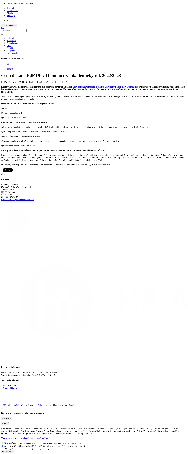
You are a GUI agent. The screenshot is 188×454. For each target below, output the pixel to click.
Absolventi (11, 13)
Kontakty (11, 15)
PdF (8, 66)
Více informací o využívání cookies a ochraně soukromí (25, 438)
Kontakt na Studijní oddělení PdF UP (17, 199)
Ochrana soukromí (46, 405)
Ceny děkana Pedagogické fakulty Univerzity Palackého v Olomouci (104, 87)
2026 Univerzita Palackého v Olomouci (18, 405)
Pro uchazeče (12, 43)
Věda (9, 45)
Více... (5, 424)
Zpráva (10, 69)
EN (8, 20)
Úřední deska (12, 53)
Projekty (10, 48)
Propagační (9, 449)
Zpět (3, 174)
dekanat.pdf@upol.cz (10, 388)
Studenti (10, 8)
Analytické (9, 446)
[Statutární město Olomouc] (7, 403)
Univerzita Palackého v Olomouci (21, 3)
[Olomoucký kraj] (10, 395)
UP (8, 64)
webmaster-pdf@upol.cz (66, 405)
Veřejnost (11, 50)
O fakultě (11, 38)
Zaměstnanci (12, 10)
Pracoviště (11, 40)
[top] (2, 408)
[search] (2, 34)
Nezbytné (8, 443)
